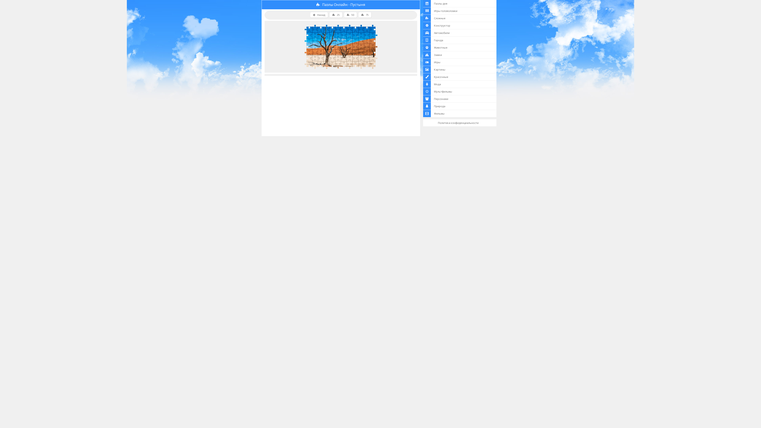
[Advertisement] (341, 103)
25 (338, 15)
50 (352, 15)
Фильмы (439, 113)
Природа (439, 106)
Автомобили (442, 33)
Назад (321, 15)
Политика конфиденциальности (458, 123)
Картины (439, 69)
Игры (437, 62)
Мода (437, 84)
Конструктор (442, 25)
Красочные (441, 77)
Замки (438, 55)
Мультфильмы (443, 91)
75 (367, 15)
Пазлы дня (440, 3)
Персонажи (441, 99)
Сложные (440, 18)
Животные (440, 47)
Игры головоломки (445, 11)
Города (438, 40)
